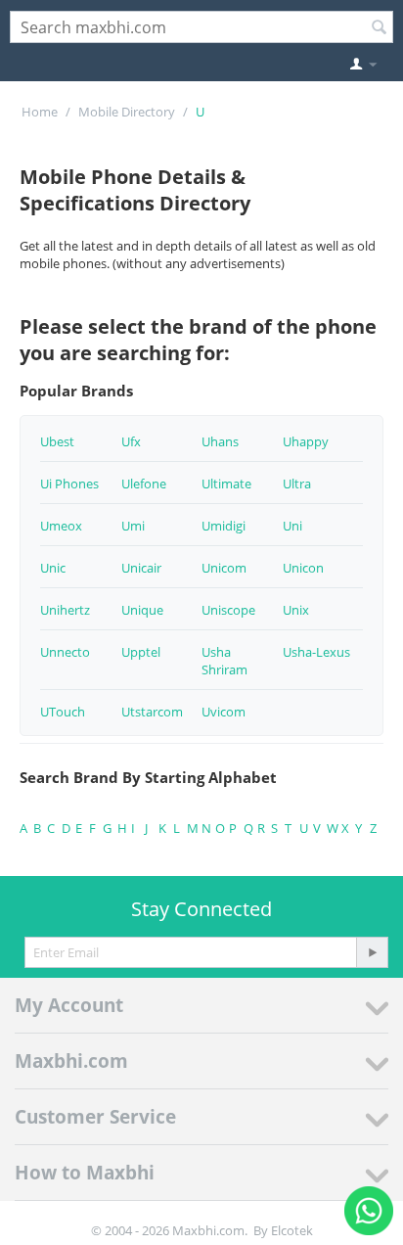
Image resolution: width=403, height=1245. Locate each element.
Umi (133, 525)
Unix (296, 610)
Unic (53, 567)
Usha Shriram (224, 660)
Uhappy (306, 441)
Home (40, 111)
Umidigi (224, 525)
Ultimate (226, 483)
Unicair (141, 567)
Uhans (220, 441)
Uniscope (228, 610)
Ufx (131, 441)
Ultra (297, 483)
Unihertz (65, 610)
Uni (292, 525)
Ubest (57, 441)
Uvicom (224, 711)
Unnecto (65, 652)
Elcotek (292, 1230)
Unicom (224, 567)
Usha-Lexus (316, 652)
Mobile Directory (126, 111)
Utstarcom (152, 711)
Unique (142, 610)
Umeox (61, 525)
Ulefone (143, 483)
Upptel (140, 652)
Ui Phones (69, 483)
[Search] (378, 28)
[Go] (371, 952)
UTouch (62, 711)
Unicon (303, 567)
